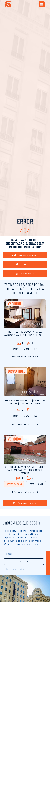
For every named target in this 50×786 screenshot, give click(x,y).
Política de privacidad (15, 569)
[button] (42, 4)
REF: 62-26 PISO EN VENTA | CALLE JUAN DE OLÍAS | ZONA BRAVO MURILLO (25, 402)
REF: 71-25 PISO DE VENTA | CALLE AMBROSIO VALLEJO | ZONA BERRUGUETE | (25, 335)
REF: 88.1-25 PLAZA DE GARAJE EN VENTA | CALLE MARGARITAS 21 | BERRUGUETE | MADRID (25, 470)
